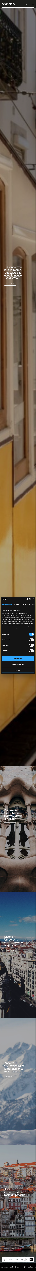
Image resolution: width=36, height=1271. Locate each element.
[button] (31, 1259)
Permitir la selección (18, 664)
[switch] (31, 639)
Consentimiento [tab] (7, 604)
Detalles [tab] (16, 604)
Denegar (18, 670)
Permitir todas (18, 658)
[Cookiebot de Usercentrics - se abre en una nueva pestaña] (26, 599)
